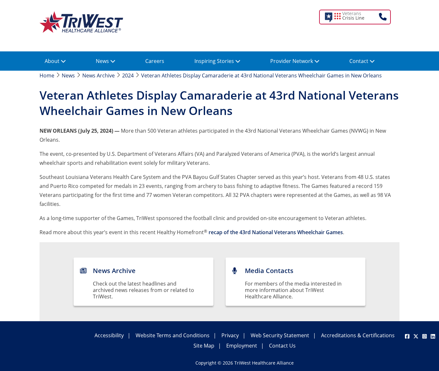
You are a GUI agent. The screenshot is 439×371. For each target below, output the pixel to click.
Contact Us (282, 345)
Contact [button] (359, 61)
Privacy (230, 335)
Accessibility (109, 335)
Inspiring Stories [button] (214, 61)
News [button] (103, 61)
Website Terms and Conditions (173, 335)
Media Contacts (269, 270)
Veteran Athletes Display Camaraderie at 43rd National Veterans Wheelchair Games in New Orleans (261, 75)
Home (47, 75)
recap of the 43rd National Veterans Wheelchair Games (276, 232)
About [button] (53, 61)
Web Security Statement (280, 335)
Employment (241, 345)
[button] (359, 17)
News (68, 75)
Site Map (203, 345)
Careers (154, 61)
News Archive (98, 75)
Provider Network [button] (292, 61)
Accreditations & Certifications (358, 335)
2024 (128, 75)
